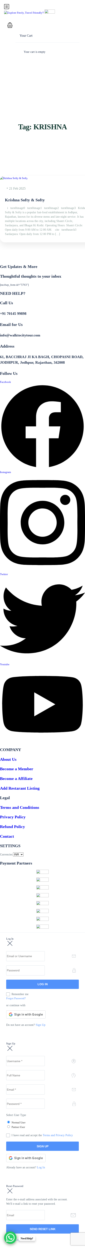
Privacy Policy (13, 817)
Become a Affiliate (16, 778)
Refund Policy (12, 826)
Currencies (6, 854)
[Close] (10, 944)
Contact (7, 836)
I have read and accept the (42, 1135)
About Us (8, 759)
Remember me (20, 994)
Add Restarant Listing (20, 788)
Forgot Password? (16, 998)
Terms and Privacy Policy (58, 1135)
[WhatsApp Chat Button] (10, 1237)
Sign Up (40, 1024)
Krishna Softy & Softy (25, 200)
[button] (39, 25)
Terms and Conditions (19, 807)
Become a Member (16, 769)
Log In (41, 1167)
